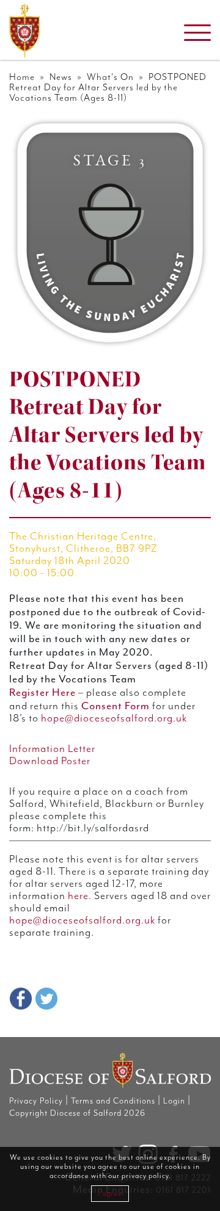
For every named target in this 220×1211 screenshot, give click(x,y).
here (78, 896)
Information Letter (52, 749)
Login (174, 1101)
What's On (110, 77)
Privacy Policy (36, 1101)
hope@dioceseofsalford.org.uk (114, 718)
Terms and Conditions (113, 1101)
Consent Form (115, 705)
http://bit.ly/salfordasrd (91, 828)
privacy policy (145, 1175)
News (61, 77)
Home (22, 77)
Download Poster (49, 761)
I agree (110, 1193)
